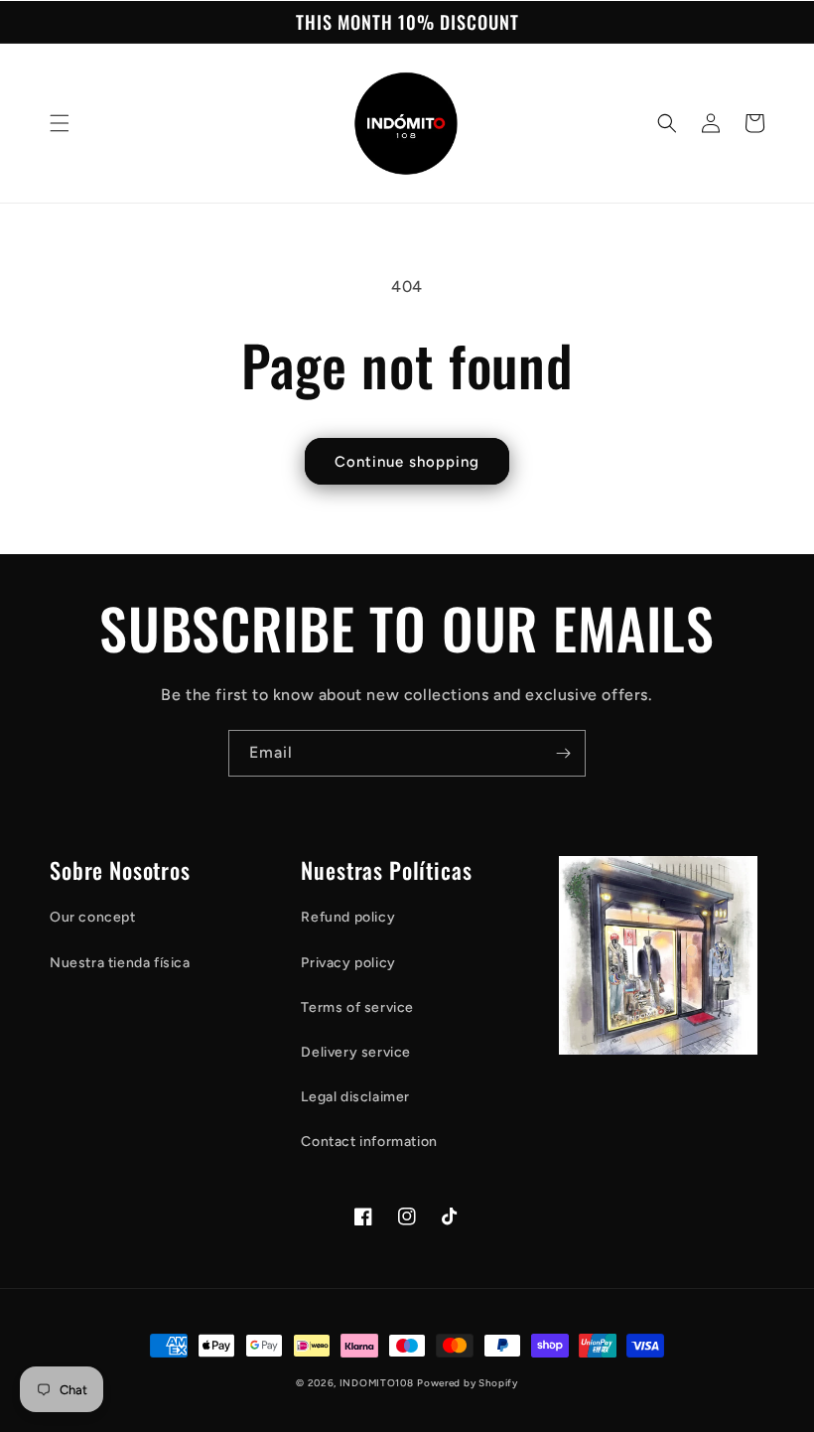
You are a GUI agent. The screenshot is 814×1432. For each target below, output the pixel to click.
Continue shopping (407, 462)
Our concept (93, 917)
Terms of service (357, 1007)
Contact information (369, 1141)
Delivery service (356, 1052)
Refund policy (348, 917)
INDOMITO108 (376, 1382)
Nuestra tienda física (120, 962)
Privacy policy (348, 962)
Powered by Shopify (467, 1382)
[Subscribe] (563, 753)
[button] (59, 123)
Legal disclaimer (355, 1096)
